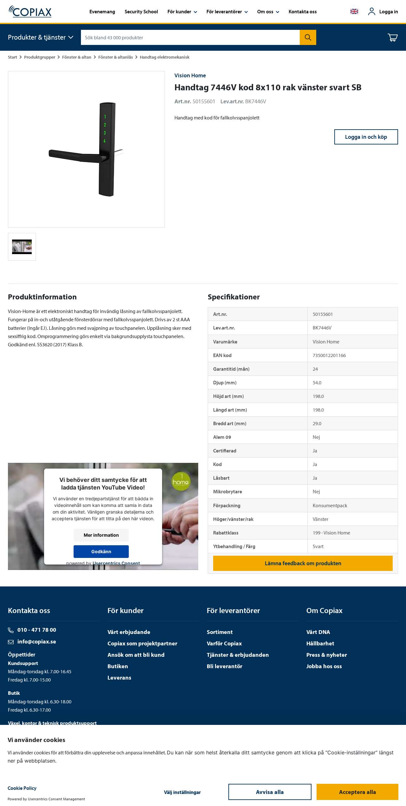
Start (12, 57)
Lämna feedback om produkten (303, 563)
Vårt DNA (318, 632)
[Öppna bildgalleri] (86, 149)
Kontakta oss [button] (303, 11)
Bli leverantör (224, 666)
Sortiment (220, 632)
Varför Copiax (224, 643)
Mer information (101, 535)
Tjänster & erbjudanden (238, 654)
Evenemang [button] (102, 11)
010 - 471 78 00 (36, 629)
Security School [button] (141, 11)
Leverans (119, 677)
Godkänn (101, 551)
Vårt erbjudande (129, 632)
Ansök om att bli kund (136, 654)
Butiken (118, 666)
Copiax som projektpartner (142, 643)
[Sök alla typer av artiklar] (308, 37)
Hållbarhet (320, 643)
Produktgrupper (39, 57)
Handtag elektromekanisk (164, 57)
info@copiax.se (36, 641)
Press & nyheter (326, 654)
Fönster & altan (76, 57)
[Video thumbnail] (22, 247)
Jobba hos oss (324, 666)
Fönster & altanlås (115, 57)
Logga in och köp (366, 136)
